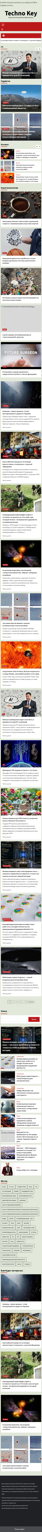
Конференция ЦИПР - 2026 (24, 1218)
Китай (11, 1218)
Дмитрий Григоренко (9, 1200)
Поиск (4, 1011)
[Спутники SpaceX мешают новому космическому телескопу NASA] (7, 154)
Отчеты (33, 1232)
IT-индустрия (21, 1186)
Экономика (27, 1250)
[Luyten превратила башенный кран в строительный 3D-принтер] (21, 318)
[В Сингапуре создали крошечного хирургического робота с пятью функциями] (21, 355)
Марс (19, 1223)
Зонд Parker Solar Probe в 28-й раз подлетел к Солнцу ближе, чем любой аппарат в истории (27, 167)
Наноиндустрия (28, 1227)
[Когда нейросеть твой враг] (8, 1169)
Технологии (6, 866)
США (12, 1241)
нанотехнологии (8, 1264)
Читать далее (6, 427)
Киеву (4, 1218)
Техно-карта (19, 1529)
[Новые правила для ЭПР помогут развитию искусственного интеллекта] (21, 801)
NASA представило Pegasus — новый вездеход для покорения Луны (28, 1078)
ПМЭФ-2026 (5, 1237)
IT (3, 70)
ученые (27, 1264)
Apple (4, 1186)
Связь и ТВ (20, 1241)
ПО (13, 1237)
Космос (18, 151)
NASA (30, 1186)
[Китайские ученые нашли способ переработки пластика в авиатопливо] (21, 281)
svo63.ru (10, 5)
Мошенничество (8, 1227)
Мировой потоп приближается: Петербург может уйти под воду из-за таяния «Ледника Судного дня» (27, 1136)
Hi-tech (11, 1186)
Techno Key (21, 13)
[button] (2, 25)
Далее (32, 1002)
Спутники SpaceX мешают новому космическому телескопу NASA (25, 155)
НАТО (18, 1227)
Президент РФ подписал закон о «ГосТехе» (20, 770)
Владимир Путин (27, 1191)
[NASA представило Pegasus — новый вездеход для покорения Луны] (21, 960)
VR (36, 1186)
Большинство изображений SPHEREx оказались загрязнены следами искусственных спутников (18, 134)
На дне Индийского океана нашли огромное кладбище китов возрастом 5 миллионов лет (27, 179)
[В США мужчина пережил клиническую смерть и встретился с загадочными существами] (8, 1106)
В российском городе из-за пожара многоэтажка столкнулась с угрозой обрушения (17, 464)
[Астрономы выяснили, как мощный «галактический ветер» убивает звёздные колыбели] (21, 553)
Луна (12, 1223)
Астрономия (6, 1191)
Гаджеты (5, 102)
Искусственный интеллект (11, 1205)
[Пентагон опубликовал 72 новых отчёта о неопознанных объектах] (21, 98)
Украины (17, 1250)
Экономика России (9, 1255)
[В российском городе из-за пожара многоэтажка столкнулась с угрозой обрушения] (21, 445)
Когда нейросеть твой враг (27, 1170)
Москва (26, 1223)
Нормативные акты (9, 1232)
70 (27, 1002)
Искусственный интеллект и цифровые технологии (20, 1214)
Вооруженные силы (9, 1196)
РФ (18, 1237)
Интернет (22, 1200)
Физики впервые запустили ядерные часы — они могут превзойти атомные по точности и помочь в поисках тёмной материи (20, 873)
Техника (5, 406)
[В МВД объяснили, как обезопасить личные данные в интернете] (8, 1092)
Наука (18, 1101)
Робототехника (27, 1237)
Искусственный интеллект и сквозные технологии (20, 1209)
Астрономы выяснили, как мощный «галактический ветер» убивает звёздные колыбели (19, 572)
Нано (4, 216)
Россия (4, 1241)
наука (19, 1264)
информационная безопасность (13, 1259)
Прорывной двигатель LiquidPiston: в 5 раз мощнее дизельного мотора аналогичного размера (18, 260)
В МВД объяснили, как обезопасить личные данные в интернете (28, 1093)
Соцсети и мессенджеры (10, 1246)
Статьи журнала (27, 1246)
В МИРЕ (16, 1191)
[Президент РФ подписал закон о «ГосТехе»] (21, 65)
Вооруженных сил (25, 1196)
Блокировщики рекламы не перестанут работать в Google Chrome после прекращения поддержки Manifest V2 (18, 926)
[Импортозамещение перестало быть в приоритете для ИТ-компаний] (21, 703)
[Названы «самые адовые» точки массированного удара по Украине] (21, 394)
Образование (23, 1232)
